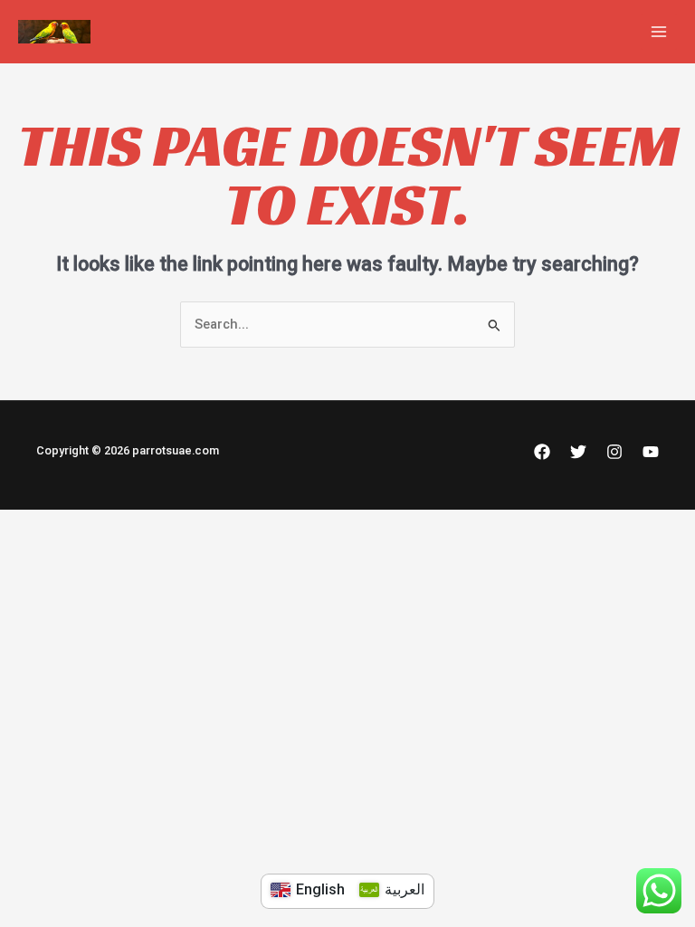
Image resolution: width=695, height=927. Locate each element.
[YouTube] (651, 452)
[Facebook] (542, 452)
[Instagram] (614, 452)
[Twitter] (578, 452)
